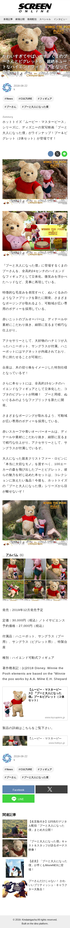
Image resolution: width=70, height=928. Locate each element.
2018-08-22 (20, 85)
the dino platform (39, 923)
